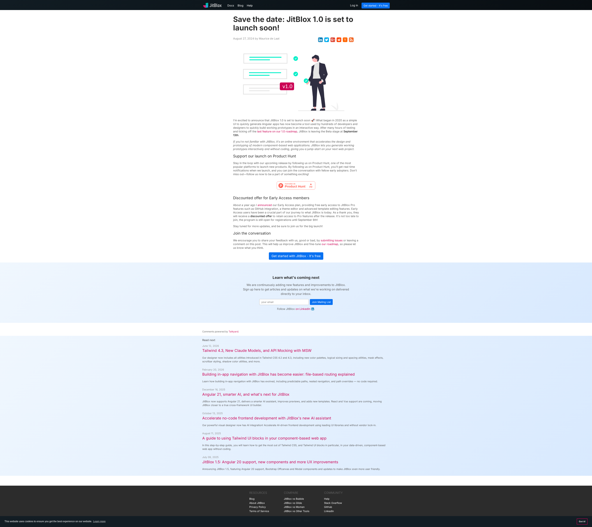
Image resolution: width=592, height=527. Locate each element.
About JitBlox (257, 502)
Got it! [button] (582, 521)
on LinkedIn (303, 308)
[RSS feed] (351, 39)
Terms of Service (259, 511)
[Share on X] (326, 39)
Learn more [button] (99, 521)
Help (250, 5)
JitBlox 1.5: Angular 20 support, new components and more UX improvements (270, 462)
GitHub (328, 506)
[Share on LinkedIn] (320, 39)
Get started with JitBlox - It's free (296, 256)
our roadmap (330, 244)
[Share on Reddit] (339, 39)
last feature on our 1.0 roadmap (277, 131)
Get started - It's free (376, 5)
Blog (240, 5)
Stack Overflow (333, 502)
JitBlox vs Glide (293, 502)
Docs (230, 5)
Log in (354, 5)
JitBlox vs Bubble (294, 498)
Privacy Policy (257, 506)
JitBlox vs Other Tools (296, 511)
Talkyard (233, 331)
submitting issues (332, 240)
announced (265, 205)
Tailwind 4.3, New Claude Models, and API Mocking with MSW (257, 350)
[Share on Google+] (332, 39)
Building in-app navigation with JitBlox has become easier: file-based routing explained (278, 374)
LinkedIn (329, 511)
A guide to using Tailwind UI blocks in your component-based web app (264, 438)
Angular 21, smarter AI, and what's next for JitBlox (245, 394)
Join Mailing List (321, 302)
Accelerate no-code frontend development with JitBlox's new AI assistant (266, 418)
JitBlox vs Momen (294, 506)
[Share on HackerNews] (345, 39)
